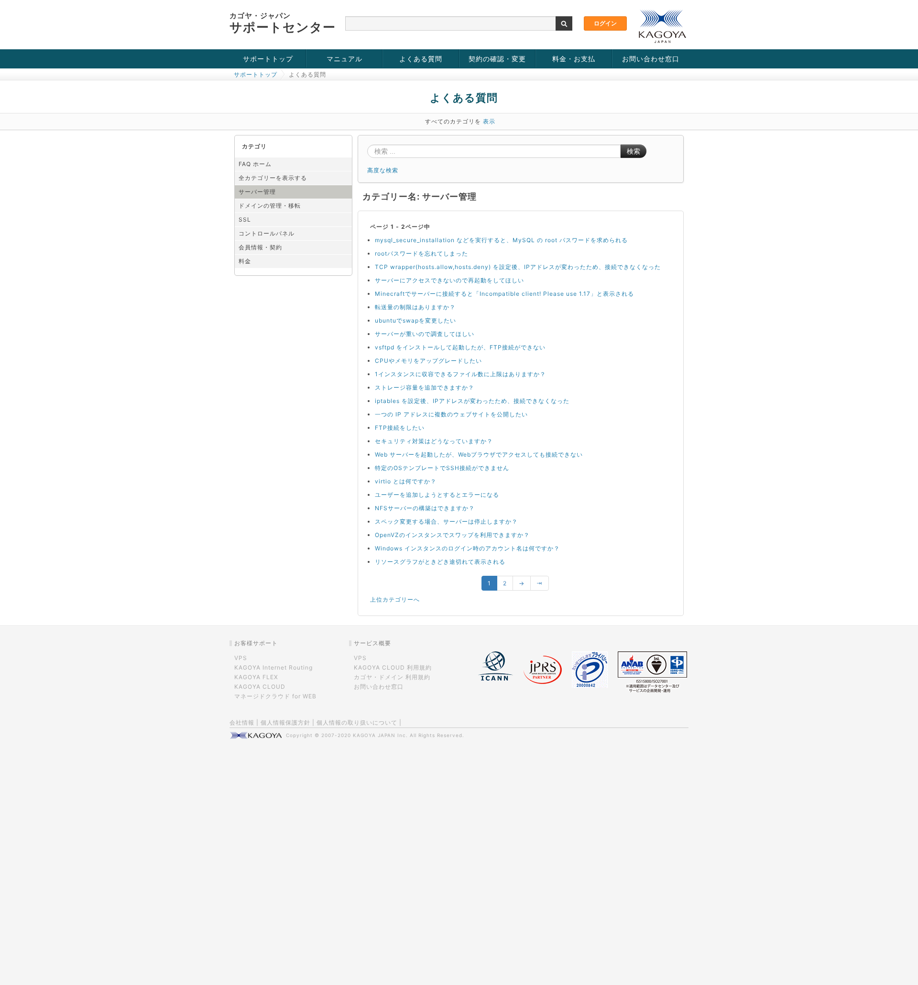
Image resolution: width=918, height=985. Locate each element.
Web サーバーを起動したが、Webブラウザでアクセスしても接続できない (479, 454)
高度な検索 (382, 170)
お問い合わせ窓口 (650, 59)
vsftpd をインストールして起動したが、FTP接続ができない (460, 347)
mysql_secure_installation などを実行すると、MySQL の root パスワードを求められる (501, 240)
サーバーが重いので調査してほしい (424, 333)
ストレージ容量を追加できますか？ (424, 387)
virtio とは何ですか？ (406, 481)
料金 (245, 261)
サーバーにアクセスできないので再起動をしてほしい (449, 280)
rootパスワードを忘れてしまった (421, 253)
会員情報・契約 (260, 247)
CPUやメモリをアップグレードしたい (428, 360)
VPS (240, 657)
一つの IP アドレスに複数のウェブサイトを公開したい (451, 414)
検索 (633, 151)
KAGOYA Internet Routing (273, 667)
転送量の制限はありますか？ (415, 307)
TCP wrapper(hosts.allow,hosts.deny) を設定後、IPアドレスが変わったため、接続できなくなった (518, 266)
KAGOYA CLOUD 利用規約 (393, 667)
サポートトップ (268, 59)
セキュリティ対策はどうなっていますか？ (434, 441)
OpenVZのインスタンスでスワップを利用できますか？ (452, 534)
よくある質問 (420, 59)
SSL (245, 219)
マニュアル (344, 59)
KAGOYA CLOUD (259, 686)
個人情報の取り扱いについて (357, 722)
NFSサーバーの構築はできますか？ (425, 508)
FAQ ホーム (255, 164)
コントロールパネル (267, 233)
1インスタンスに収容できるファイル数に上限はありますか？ (460, 374)
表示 (489, 121)
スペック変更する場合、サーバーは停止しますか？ (446, 521)
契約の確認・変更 (497, 59)
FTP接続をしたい (400, 427)
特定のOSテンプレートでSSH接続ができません (442, 467)
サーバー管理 (257, 191)
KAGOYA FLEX (256, 677)
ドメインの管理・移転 (270, 205)
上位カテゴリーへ (395, 599)
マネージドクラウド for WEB (275, 696)
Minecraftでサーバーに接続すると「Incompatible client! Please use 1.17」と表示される (504, 293)
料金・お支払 (573, 59)
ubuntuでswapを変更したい (415, 320)
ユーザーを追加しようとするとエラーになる (437, 494)
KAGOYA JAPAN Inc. (380, 735)
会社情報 (242, 722)
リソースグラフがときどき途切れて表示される (440, 561)
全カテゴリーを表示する (273, 177)
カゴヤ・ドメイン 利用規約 (392, 677)
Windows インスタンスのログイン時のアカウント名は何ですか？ (467, 548)
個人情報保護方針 (285, 722)
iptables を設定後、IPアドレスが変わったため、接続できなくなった (472, 400)
